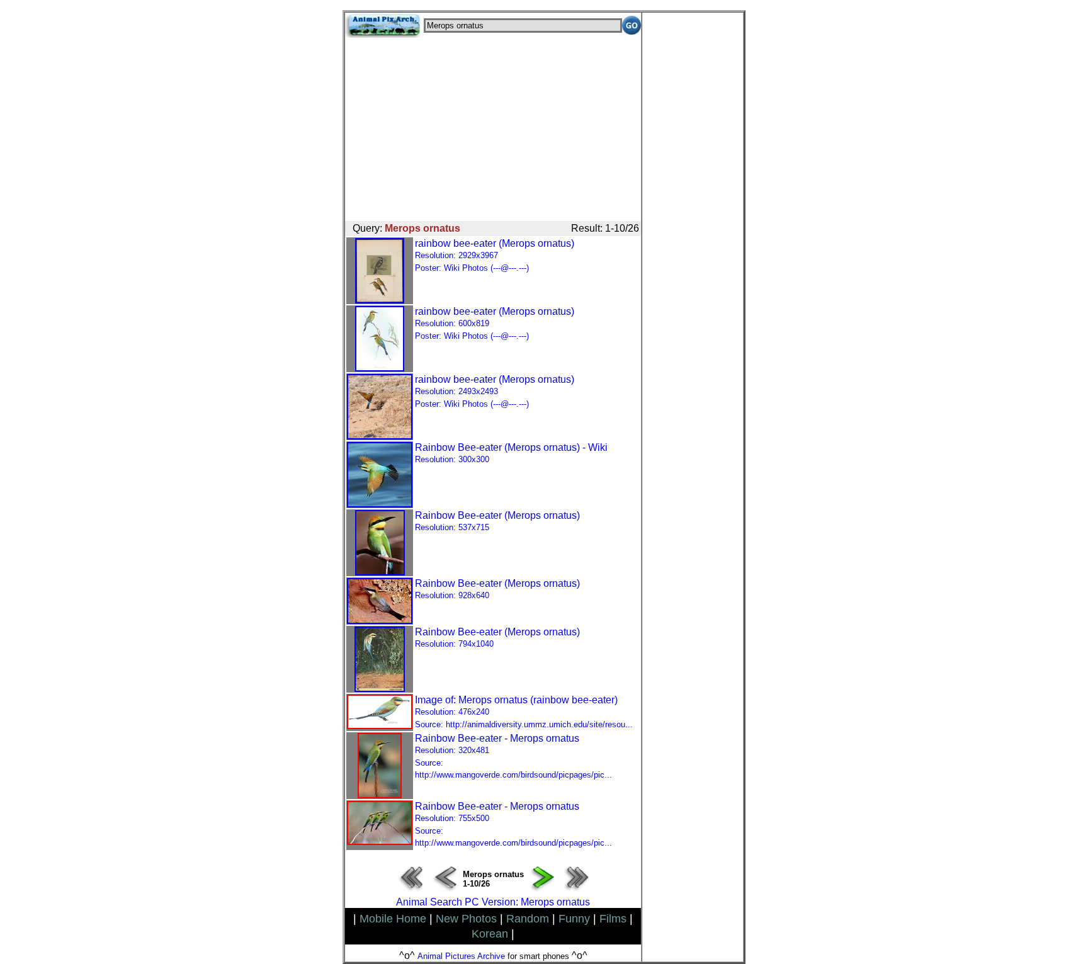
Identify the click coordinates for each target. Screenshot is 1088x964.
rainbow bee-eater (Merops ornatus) (494, 255)
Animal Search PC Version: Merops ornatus (493, 902)
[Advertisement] (493, 126)
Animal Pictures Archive (461, 956)
